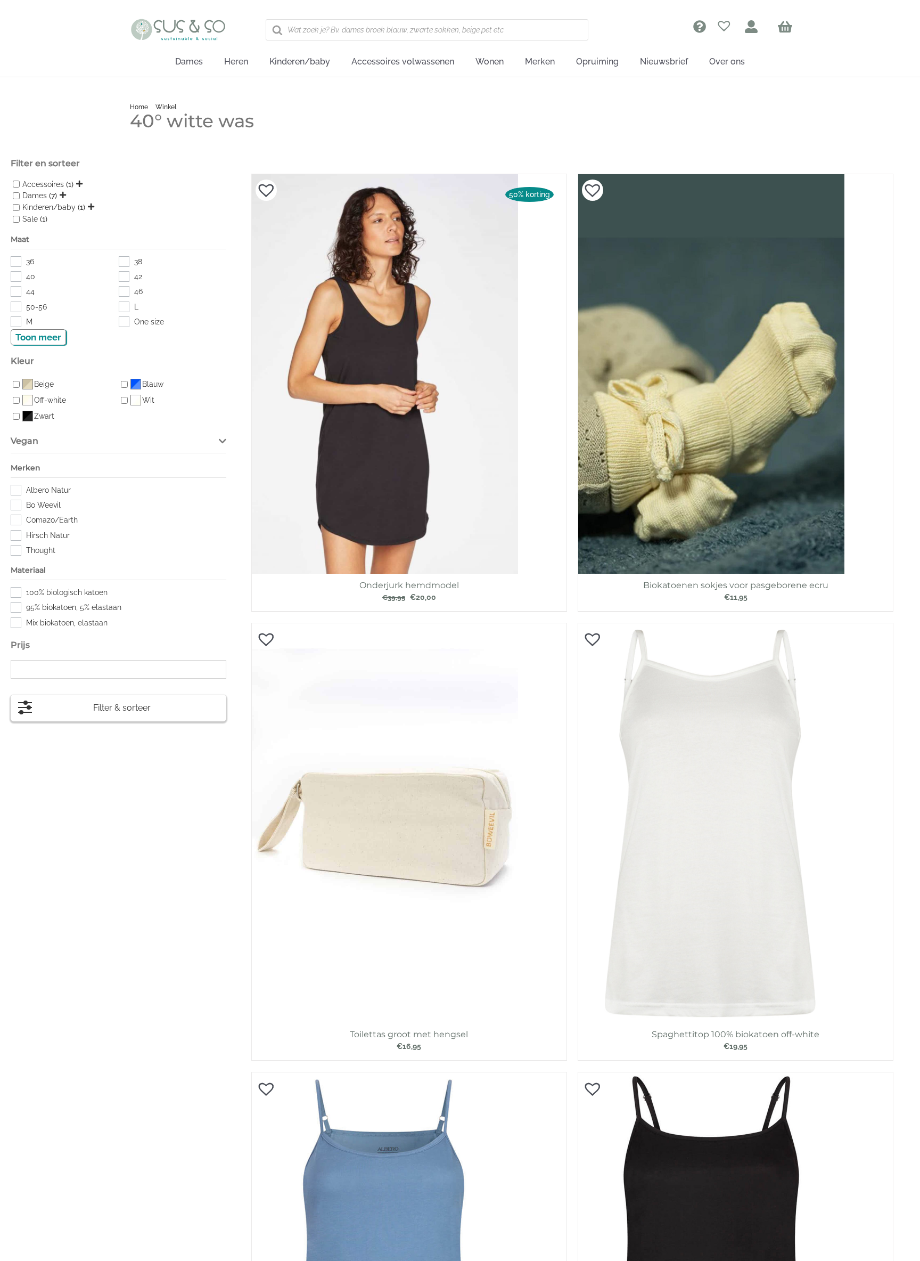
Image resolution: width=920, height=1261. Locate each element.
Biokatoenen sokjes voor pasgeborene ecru (735, 585)
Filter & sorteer (122, 708)
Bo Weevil (43, 505)
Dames (34, 196)
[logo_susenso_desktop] (178, 22)
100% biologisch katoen (67, 592)
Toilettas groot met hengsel (409, 1034)
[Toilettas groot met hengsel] (385, 628)
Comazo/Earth (52, 520)
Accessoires (43, 184)
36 (30, 261)
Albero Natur (48, 490)
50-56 (36, 307)
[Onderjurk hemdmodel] (385, 179)
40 (30, 276)
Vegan (24, 441)
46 (138, 291)
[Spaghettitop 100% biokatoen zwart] (711, 1077)
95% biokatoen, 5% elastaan (73, 607)
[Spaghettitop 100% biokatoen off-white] (711, 628)
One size (149, 322)
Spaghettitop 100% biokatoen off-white (735, 1034)
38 (138, 261)
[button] (261, 185)
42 (138, 276)
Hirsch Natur (48, 535)
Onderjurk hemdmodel (409, 585)
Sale (30, 219)
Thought (40, 550)
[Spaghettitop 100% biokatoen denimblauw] (385, 1077)
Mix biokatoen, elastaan (67, 623)
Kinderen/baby (49, 208)
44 (30, 291)
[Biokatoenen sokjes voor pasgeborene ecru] (711, 179)
